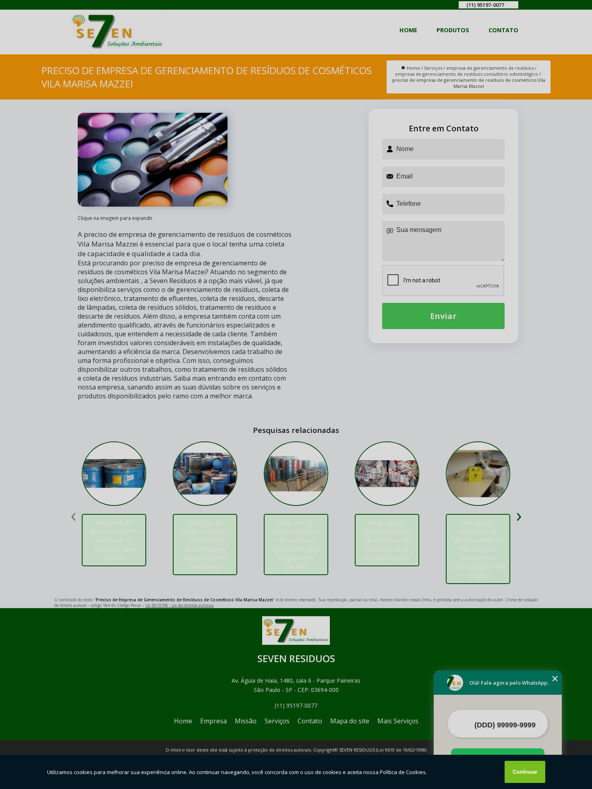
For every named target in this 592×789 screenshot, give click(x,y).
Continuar (525, 772)
